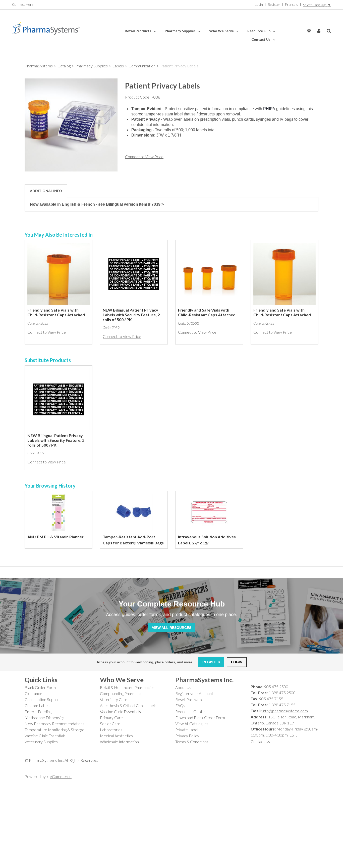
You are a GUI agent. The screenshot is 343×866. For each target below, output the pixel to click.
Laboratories (111, 729)
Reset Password (189, 699)
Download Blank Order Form (200, 717)
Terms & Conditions (191, 741)
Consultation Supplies (43, 699)
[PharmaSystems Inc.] (46, 28)
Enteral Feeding (38, 711)
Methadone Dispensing (44, 717)
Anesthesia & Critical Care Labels (128, 705)
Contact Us (261, 39)
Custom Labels (37, 705)
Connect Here (22, 4)
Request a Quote (190, 711)
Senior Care (110, 723)
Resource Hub (259, 31)
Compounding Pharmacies (122, 693)
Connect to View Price (144, 156)
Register (274, 4)
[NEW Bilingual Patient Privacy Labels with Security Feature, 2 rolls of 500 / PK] (134, 274)
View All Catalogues (191, 723)
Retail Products (138, 31)
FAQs (180, 705)
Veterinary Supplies (41, 741)
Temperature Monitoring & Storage (54, 729)
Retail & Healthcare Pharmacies (127, 687)
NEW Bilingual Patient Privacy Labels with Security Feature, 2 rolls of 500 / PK (131, 315)
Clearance (33, 693)
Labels (118, 65)
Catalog (64, 65)
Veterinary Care (113, 699)
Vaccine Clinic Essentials (45, 735)
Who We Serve (222, 31)
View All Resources (171, 628)
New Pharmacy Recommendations (54, 723)
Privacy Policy (187, 735)
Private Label (186, 729)
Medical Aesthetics (116, 735)
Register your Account (194, 693)
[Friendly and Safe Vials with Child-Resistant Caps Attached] (58, 274)
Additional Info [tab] (46, 191)
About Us (183, 687)
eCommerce (61, 776)
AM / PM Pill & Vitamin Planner (55, 536)
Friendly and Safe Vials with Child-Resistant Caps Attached (56, 312)
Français (291, 4)
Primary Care (111, 717)
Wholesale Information (119, 741)
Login (259, 4)
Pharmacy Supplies (180, 31)
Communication (142, 65)
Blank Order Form (40, 687)
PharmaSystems (39, 65)
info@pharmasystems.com (285, 710)
